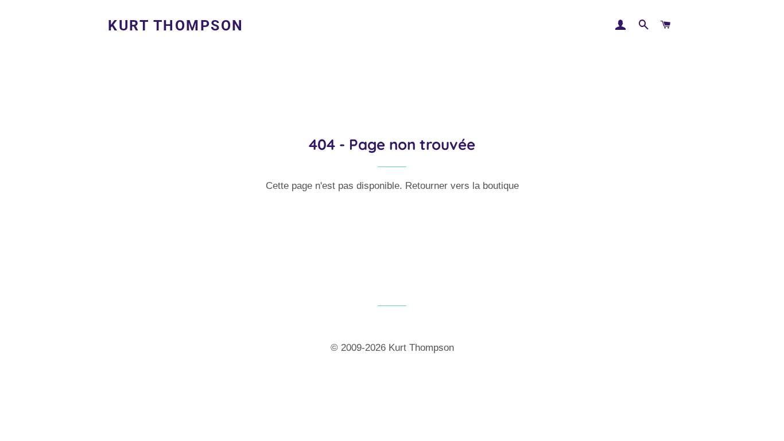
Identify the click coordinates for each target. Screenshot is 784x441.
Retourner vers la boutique (462, 185)
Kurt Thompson (176, 25)
